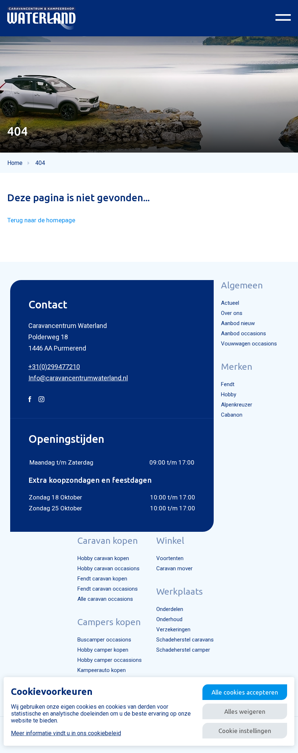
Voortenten (170, 558)
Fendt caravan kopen (102, 578)
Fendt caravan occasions (107, 589)
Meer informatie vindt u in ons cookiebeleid (66, 733)
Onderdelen (169, 609)
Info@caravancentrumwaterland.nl (78, 378)
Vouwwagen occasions (249, 343)
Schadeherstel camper (183, 650)
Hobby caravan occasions (108, 568)
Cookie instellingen (244, 730)
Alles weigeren (244, 711)
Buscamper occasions (104, 639)
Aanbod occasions (243, 333)
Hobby (228, 394)
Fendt (227, 384)
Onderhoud (169, 619)
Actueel (230, 303)
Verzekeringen (173, 629)
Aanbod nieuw (238, 323)
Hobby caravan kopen (103, 558)
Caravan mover (174, 568)
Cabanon (231, 415)
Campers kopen (109, 622)
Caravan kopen (107, 540)
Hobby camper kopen (102, 650)
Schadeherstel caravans (185, 639)
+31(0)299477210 (54, 367)
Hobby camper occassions (109, 660)
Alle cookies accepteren (245, 692)
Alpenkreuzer (236, 404)
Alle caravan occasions (105, 599)
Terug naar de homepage (41, 220)
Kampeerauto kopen (101, 670)
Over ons (231, 313)
